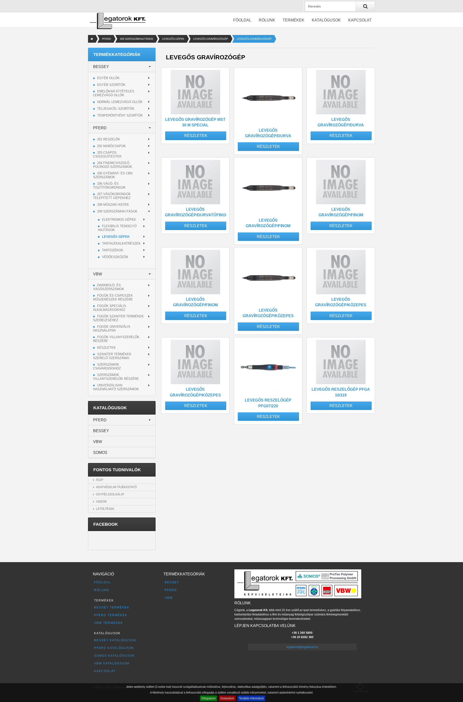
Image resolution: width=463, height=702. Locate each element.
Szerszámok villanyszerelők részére (116, 377)
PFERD (106, 38)
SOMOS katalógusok (114, 655)
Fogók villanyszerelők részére (116, 339)
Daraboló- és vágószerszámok (108, 287)
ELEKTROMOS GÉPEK (119, 219)
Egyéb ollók (108, 78)
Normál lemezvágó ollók (120, 102)
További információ (251, 698)
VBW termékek (108, 623)
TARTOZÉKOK (112, 250)
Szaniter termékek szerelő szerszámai (112, 356)
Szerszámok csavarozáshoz (107, 366)
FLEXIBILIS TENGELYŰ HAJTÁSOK (117, 228)
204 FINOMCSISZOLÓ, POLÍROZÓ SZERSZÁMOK (112, 165)
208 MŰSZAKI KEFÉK (113, 204)
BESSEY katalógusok (115, 640)
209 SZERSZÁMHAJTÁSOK (136, 38)
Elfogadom (208, 698)
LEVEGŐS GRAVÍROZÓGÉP (210, 38)
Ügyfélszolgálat (110, 494)
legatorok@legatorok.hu (302, 647)
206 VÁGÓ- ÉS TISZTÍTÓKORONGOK (109, 185)
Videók (101, 501)
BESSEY (101, 67)
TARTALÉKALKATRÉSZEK (121, 243)
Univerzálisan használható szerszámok (116, 387)
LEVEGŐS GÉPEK (173, 38)
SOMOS (100, 452)
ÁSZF (99, 480)
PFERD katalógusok (114, 648)
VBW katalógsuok (112, 663)
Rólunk (267, 20)
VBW (97, 274)
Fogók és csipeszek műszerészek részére (113, 297)
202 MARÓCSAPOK (111, 146)
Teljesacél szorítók (115, 108)
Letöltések (105, 509)
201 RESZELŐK (108, 139)
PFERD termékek (110, 615)
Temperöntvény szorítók (120, 115)
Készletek (106, 347)
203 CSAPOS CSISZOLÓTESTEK (107, 154)
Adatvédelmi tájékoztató (116, 487)
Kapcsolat (360, 20)
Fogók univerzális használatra (111, 328)
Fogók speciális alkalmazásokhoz (109, 308)
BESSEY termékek (111, 607)
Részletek (195, 136)
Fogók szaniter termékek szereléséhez (118, 318)
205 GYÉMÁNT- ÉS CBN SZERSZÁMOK (112, 175)
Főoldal (242, 20)
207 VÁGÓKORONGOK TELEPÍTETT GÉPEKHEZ (112, 196)
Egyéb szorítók (111, 85)
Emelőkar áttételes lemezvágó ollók (113, 93)
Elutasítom (227, 698)
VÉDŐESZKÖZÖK (115, 257)
